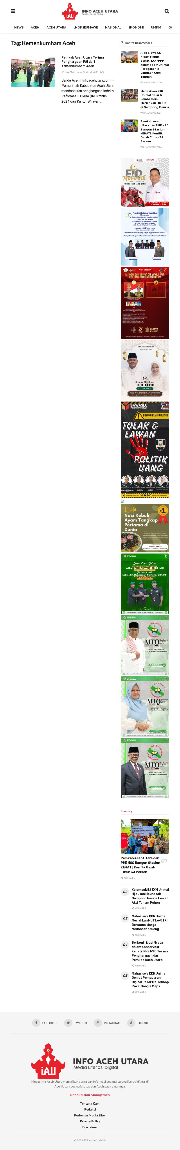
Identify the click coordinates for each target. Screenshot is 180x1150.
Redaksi (70, 71)
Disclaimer (90, 1127)
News (18, 27)
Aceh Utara (56, 27)
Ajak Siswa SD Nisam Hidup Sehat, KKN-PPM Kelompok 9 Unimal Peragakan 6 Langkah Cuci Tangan (154, 64)
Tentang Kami (90, 1103)
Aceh (35, 27)
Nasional (113, 27)
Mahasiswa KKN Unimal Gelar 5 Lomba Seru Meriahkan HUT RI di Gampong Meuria (154, 99)
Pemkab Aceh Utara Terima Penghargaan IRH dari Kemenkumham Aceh (82, 62)
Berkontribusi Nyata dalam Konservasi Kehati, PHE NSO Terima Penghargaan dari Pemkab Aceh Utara (150, 951)
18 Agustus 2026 (152, 82)
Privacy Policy (90, 1121)
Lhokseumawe (86, 27)
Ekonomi (136, 27)
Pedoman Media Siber (90, 1115)
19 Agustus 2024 (88, 71)
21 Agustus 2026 (152, 147)
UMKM (156, 27)
